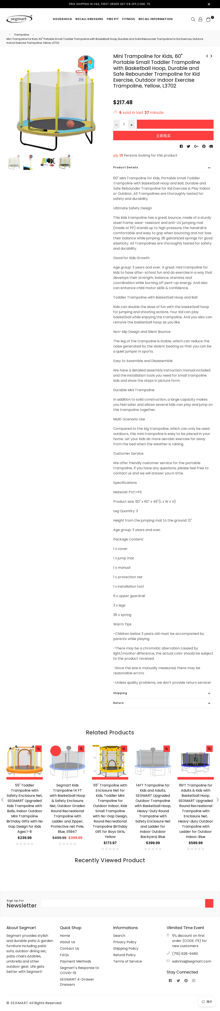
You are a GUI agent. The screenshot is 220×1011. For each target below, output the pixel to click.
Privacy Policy (124, 942)
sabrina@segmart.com (191, 961)
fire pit (113, 19)
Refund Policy (124, 954)
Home (65, 935)
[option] (56, 103)
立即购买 (163, 135)
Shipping (120, 693)
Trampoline (21, 34)
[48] (211, 55)
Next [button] (101, 103)
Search (119, 935)
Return (118, 703)
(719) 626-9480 (185, 953)
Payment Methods (75, 961)
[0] (208, 19)
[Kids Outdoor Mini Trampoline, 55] (207, 55)
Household (62, 19)
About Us (67, 942)
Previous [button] (12, 103)
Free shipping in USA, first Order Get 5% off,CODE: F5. (110, 4)
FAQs (64, 954)
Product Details (125, 167)
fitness (128, 19)
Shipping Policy (125, 948)
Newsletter (22, 904)
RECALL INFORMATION (156, 19)
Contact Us (69, 948)
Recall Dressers (89, 19)
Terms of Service (127, 961)
